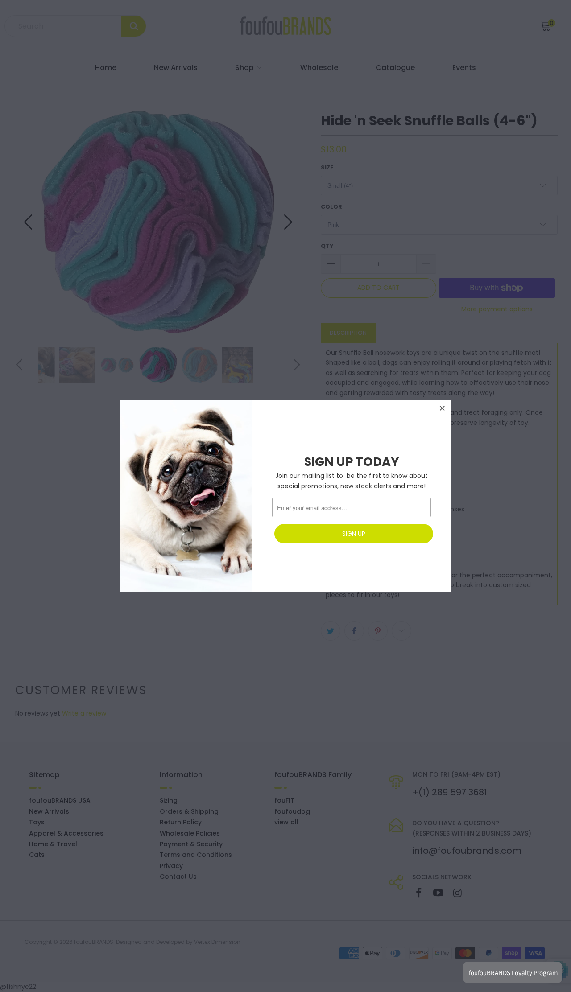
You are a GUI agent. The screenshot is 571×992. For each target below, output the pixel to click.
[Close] (442, 408)
